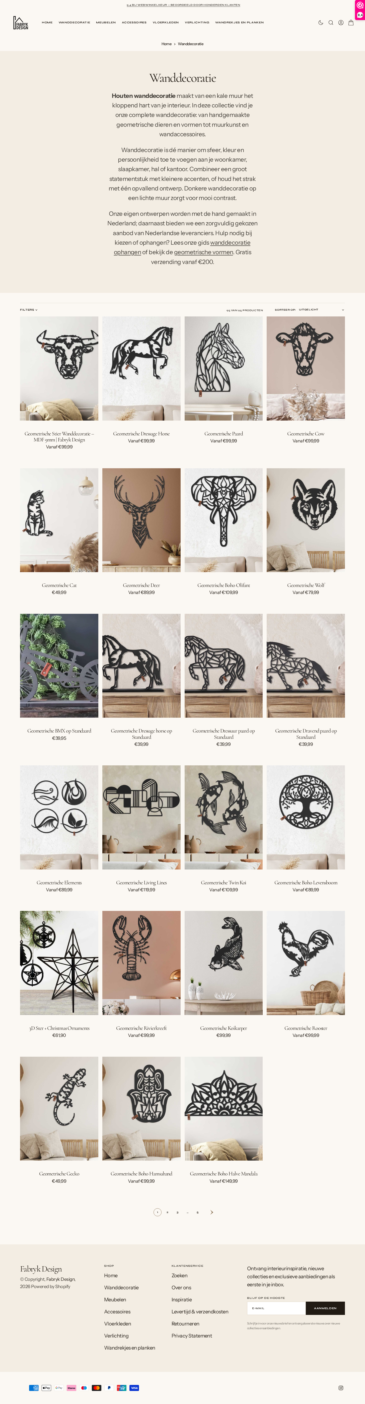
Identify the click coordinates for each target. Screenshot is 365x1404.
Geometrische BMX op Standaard (59, 730)
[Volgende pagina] (208, 1212)
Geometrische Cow (305, 433)
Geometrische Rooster (305, 1028)
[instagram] (341, 1388)
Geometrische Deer (141, 585)
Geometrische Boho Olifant (223, 585)
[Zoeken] (331, 23)
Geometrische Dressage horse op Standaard (141, 733)
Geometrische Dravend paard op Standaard (306, 733)
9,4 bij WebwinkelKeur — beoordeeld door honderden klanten (183, 5)
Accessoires (134, 22)
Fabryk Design (60, 1279)
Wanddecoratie (74, 22)
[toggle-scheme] (321, 23)
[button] (341, 23)
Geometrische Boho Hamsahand (141, 1173)
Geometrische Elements (59, 882)
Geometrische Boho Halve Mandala (223, 1173)
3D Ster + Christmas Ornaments (59, 1028)
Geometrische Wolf (305, 585)
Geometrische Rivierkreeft (141, 1028)
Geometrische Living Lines (141, 882)
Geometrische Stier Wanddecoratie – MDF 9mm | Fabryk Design (59, 436)
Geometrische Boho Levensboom (305, 882)
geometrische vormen (203, 252)
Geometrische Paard (223, 433)
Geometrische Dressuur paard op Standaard (224, 733)
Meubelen (106, 22)
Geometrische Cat (59, 585)
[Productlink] (59, 368)
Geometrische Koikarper (223, 1028)
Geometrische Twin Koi (223, 882)
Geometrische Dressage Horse (141, 433)
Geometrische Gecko (59, 1173)
